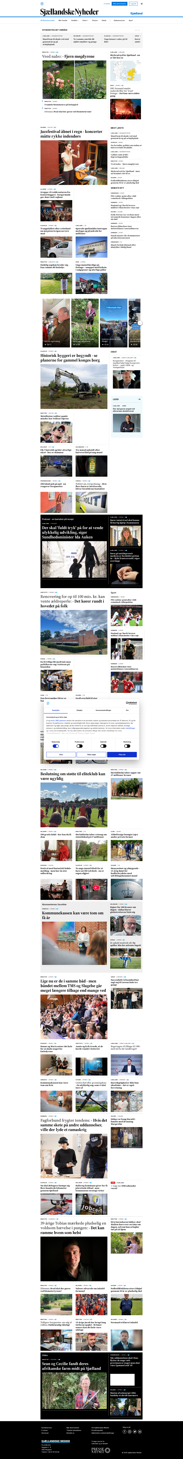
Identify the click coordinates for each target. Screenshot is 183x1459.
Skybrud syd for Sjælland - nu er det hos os (125, 56)
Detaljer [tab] (79, 710)
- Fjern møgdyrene (68, 56)
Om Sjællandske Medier (100, 1428)
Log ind (133, 4)
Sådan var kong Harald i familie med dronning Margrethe (123, 1122)
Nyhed (53, 52)
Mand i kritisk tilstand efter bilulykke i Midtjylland (123, 246)
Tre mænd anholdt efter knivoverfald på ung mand (89, 451)
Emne (85, 20)
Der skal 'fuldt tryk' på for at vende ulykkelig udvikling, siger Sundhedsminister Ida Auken (72, 532)
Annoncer (45, 1433)
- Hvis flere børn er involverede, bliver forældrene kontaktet (91, 486)
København (115, 193)
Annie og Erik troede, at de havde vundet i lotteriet (89, 1047)
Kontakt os (70, 1433)
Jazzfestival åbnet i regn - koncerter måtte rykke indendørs (71, 134)
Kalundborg (80, 447)
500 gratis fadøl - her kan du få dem (55, 835)
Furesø (78, 481)
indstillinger (130, 728)
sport (120, 177)
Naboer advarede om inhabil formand (90, 1289)
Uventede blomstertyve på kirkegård (61, 104)
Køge (112, 85)
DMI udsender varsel (123, 1187)
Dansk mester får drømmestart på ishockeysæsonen (125, 236)
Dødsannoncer (119, 20)
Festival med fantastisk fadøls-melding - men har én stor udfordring (55, 871)
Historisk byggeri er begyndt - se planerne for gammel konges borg (70, 358)
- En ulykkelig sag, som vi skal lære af (91, 1085)
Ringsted (45, 52)
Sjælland (46, 36)
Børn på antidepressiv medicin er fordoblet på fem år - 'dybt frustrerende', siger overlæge (125, 557)
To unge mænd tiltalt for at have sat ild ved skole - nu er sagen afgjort (90, 871)
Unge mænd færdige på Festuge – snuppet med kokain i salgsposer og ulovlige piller (91, 267)
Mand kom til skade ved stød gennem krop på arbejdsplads (124, 137)
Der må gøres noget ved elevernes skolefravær (124, 409)
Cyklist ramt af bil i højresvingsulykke (112, 40)
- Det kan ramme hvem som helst (73, 1227)
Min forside (63, 20)
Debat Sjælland (127, 357)
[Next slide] (140, 323)
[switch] (80, 746)
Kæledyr (52, 262)
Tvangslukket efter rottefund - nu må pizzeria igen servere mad (55, 231)
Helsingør (113, 904)
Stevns (78, 1080)
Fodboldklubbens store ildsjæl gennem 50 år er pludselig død (125, 181)
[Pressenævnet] (101, 1448)
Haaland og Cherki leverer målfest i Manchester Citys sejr (125, 206)
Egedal (42, 659)
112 (83, 36)
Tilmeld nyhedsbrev (74, 1430)
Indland (122, 52)
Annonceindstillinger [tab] (103, 710)
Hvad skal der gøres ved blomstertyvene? (68, 111)
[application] (56, 323)
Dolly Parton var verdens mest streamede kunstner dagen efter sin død (126, 216)
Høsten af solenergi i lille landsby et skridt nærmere (124, 1394)
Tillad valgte (91, 754)
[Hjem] (42, 3)
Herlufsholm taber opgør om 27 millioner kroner (126, 774)
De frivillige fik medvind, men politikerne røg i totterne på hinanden (55, 664)
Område (74, 20)
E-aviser (107, 4)
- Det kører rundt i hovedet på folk (72, 601)
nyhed (121, 142)
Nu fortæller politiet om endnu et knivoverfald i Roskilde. (126, 146)
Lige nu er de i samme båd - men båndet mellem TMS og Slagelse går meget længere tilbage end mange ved (73, 985)
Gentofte (43, 592)
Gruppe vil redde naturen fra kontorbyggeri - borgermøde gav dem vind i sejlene (55, 195)
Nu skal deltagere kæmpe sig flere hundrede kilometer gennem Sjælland (55, 1188)
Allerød (43, 189)
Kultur (50, 127)
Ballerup (43, 447)
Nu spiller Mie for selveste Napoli (125, 944)
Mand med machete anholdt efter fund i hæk (56, 40)
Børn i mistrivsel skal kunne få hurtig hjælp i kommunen (124, 521)
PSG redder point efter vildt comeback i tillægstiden (123, 197)
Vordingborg (115, 1355)
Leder (124, 406)
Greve (113, 977)
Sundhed (52, 1219)
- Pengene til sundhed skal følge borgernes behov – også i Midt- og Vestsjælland (126, 364)
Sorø (42, 695)
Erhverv (95, 20)
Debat (104, 20)
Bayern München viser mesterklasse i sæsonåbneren (125, 227)
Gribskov (45, 909)
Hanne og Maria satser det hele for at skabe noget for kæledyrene (56, 1049)
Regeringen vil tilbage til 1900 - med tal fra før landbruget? (126, 1047)
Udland (113, 212)
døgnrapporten (124, 133)
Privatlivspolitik (97, 1430)
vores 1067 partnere (58, 720)
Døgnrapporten (57, 36)
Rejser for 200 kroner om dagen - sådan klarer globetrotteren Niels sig (123, 910)
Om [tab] (127, 710)
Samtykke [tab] (55, 710)
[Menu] (142, 4)
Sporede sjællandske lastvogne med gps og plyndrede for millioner (84, 42)
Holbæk (43, 127)
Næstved (43, 413)
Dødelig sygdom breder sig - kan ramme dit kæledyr (54, 266)
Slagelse (43, 225)
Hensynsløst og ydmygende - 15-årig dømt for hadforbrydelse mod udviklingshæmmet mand (125, 872)
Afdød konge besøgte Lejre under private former (124, 835)
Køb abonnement (119, 4)
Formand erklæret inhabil (124, 1322)
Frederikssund (45, 481)
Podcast (54, 523)
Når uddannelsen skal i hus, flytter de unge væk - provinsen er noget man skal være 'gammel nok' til (125, 1361)
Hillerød (43, 769)
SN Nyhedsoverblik (47, 20)
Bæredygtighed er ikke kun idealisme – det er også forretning (125, 1085)
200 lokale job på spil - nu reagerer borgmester (53, 485)
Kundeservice (47, 1428)
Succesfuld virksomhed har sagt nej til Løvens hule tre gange (125, 982)
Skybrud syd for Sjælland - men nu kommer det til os (125, 172)
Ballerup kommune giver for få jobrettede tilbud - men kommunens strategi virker (91, 1188)
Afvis (61, 754)
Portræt (54, 1359)
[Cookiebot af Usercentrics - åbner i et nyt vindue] (127, 703)
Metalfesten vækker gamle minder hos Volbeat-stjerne (54, 417)
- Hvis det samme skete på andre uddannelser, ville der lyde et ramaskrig (73, 1125)
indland (122, 168)
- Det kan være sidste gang (124, 92)
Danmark (114, 202)
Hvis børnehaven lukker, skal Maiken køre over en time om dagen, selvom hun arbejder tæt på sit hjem (126, 1225)
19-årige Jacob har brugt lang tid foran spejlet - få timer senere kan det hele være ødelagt (91, 1326)
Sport (131, 20)
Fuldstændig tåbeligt (56, 1323)
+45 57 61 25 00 (53, 1452)
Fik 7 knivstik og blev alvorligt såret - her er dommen (55, 451)
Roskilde (114, 142)
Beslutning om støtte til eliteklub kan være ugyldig (72, 776)
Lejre (113, 831)
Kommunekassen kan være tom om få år (72, 915)
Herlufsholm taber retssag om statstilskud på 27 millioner (91, 835)
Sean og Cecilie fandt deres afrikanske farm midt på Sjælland (71, 1366)
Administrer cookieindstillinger (103, 1433)
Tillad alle (122, 754)
